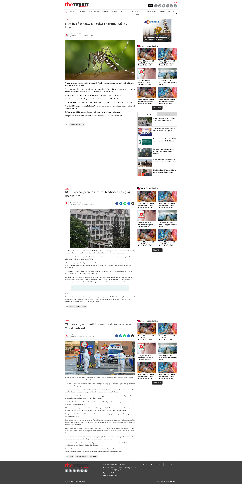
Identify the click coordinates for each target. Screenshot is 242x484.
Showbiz (105, 12)
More (170, 12)
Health (129, 12)
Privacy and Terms (156, 465)
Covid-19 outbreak (81, 456)
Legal (122, 12)
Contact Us (169, 465)
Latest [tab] (148, 114)
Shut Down (93, 456)
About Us (145, 465)
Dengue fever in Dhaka (77, 124)
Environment (150, 12)
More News (157, 108)
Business (114, 12)
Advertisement (146, 469)
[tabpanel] (157, 146)
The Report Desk (76, 34)
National (74, 12)
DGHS (71, 307)
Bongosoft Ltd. (173, 481)
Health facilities (81, 307)
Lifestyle (162, 12)
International (86, 12)
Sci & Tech (137, 13)
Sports (97, 12)
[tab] (147, 114)
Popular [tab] (167, 114)
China (71, 456)
